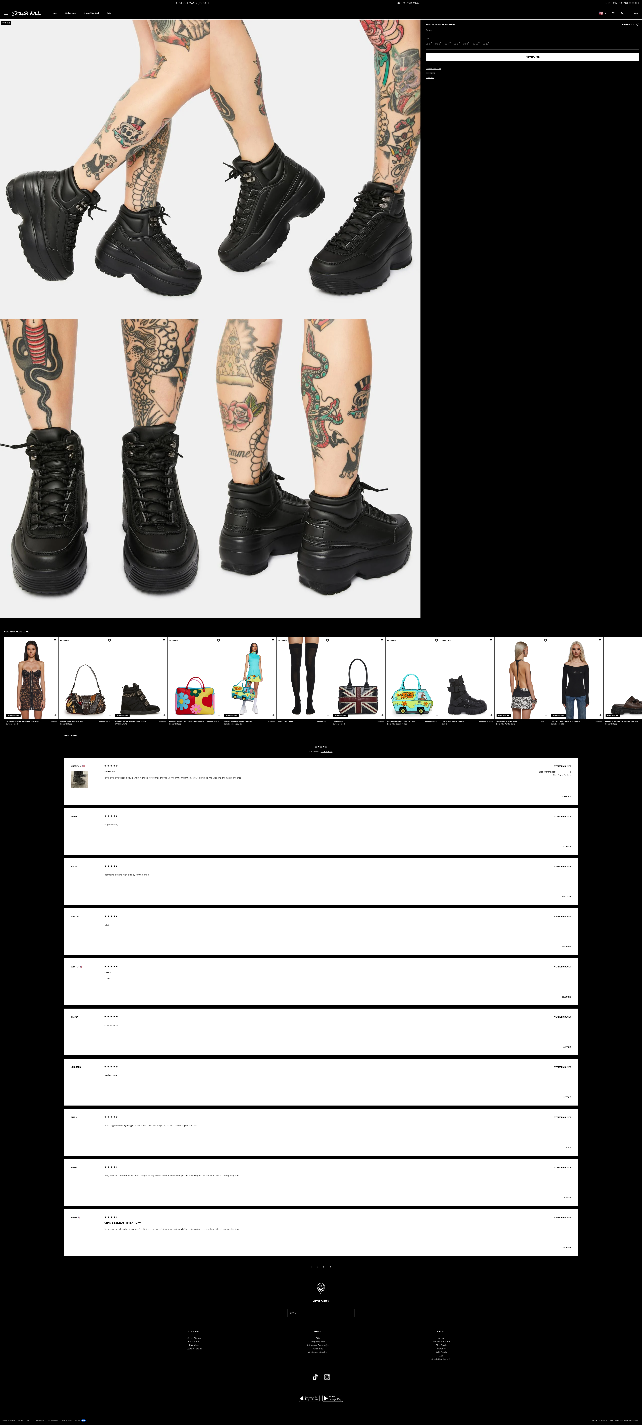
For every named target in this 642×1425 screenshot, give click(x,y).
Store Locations (441, 1342)
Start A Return (194, 1349)
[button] (191, 3)
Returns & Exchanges (317, 1345)
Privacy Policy (9, 1420)
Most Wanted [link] (91, 13)
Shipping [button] (430, 78)
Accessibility (52, 1420)
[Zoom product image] (105, 169)
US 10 (475, 44)
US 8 (456, 44)
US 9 (465, 44)
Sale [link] (109, 13)
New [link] (55, 13)
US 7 (447, 44)
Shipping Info (318, 1342)
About (441, 1338)
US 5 (428, 44)
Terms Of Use (23, 1420)
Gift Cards (441, 1352)
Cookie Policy (38, 1420)
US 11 (485, 44)
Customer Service (317, 1352)
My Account (194, 1342)
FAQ (318, 1338)
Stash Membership (441, 1359)
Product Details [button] (433, 69)
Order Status (194, 1338)
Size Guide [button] (430, 73)
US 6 (437, 44)
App (441, 1356)
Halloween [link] (70, 13)
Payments (317, 1349)
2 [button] (323, 1267)
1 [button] (317, 1267)
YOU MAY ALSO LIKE (16, 631)
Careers (441, 1349)
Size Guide (441, 1345)
